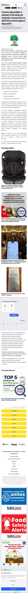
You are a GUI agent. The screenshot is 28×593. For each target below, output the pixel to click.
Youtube (14, 423)
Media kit (14, 461)
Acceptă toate (13, 588)
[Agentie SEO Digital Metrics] (14, 571)
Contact (14, 466)
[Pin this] (21, 323)
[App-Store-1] (14, 8)
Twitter (14, 432)
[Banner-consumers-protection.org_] (14, 500)
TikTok (14, 436)
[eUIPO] (22, 444)
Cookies (14, 464)
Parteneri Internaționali (14, 474)
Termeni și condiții (14, 456)
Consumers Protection (6, 406)
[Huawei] (20, 8)
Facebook (14, 415)
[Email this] (4, 323)
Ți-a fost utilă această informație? (9, 301)
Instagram (14, 419)
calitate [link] (8, 52)
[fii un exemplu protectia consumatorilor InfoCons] (14, 553)
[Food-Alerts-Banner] (14, 526)
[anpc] (6, 444)
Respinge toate (13, 580)
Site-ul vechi (14, 469)
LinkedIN (14, 427)
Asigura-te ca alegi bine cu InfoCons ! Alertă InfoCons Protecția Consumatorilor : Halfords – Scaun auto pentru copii (12, 187)
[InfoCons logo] (5, 5)
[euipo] (14, 444)
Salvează (14, 315)
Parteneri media (14, 471)
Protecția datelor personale (14, 458)
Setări (13, 584)
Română (18, 591)
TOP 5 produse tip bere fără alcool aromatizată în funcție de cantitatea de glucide (13, 399)
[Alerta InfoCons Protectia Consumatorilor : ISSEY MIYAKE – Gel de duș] (14, 280)
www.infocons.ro (10, 332)
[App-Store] (7, 8)
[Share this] (8, 323)
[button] (16, 5)
